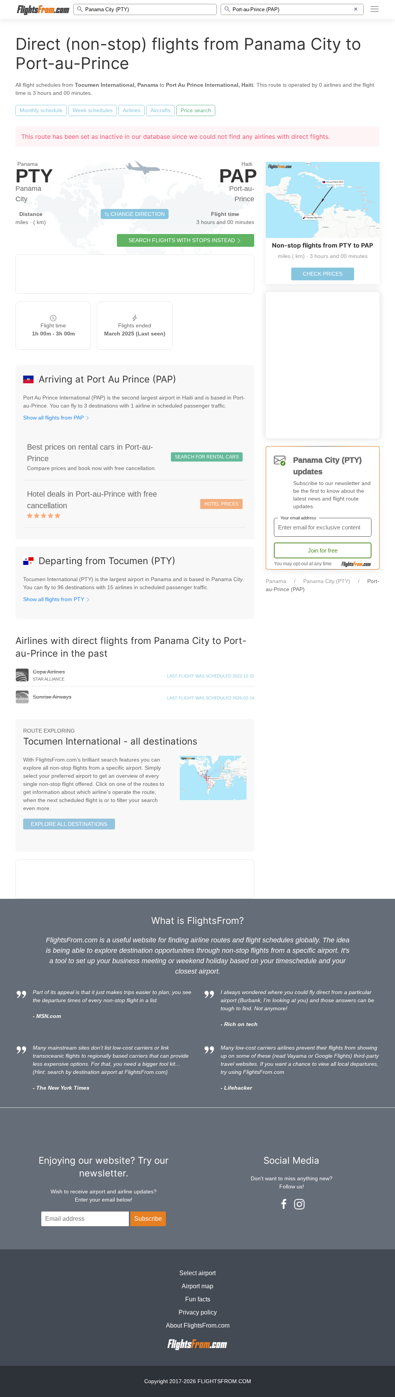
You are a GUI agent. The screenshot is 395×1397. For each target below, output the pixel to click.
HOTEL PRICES (221, 504)
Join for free (323, 550)
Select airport (197, 1273)
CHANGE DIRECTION (137, 214)
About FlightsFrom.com (198, 1325)
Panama (276, 581)
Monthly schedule (41, 110)
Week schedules (93, 110)
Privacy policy (198, 1312)
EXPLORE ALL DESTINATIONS (69, 824)
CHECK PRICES (323, 274)
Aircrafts (160, 110)
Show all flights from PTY (54, 599)
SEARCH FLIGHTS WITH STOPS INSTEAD (181, 240)
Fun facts (197, 1299)
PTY (34, 176)
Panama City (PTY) (326, 581)
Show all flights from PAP (54, 418)
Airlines (131, 110)
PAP (238, 176)
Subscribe (148, 1218)
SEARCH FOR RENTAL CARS (207, 457)
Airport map (197, 1286)
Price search (196, 110)
